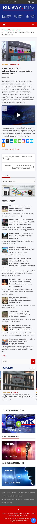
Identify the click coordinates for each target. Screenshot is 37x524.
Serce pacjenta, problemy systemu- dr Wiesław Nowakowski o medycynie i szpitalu (22, 341)
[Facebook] (3, 141)
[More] (3, 145)
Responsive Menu (29, 2)
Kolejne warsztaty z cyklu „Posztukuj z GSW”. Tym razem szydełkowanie (20, 300)
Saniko (17, 149)
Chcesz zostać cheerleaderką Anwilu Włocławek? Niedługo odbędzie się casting (20, 208)
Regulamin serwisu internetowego (12, 496)
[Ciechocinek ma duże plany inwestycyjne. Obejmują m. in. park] (5, 250)
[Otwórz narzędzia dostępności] (33, 520)
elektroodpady (9, 149)
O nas (3, 492)
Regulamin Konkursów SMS (26, 492)
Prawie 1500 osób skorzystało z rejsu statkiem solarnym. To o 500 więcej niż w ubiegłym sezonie (21, 222)
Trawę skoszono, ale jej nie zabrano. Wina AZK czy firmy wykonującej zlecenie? (19, 314)
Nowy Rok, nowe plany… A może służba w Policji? (18, 158)
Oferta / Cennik (11, 492)
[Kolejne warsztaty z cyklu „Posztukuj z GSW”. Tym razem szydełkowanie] (5, 300)
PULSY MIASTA (7, 368)
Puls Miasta (14, 64)
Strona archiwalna (29, 499)
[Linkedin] (11, 141)
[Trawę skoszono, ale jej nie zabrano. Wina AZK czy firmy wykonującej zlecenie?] (5, 314)
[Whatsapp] (15, 141)
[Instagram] (23, 141)
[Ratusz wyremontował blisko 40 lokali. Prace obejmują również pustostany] (5, 236)
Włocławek (6, 64)
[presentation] (30, 367)
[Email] (19, 141)
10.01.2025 (6, 77)
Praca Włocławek (7, 503)
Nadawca (19, 499)
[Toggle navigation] (4, 24)
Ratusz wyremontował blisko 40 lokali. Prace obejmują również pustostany (21, 236)
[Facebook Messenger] (27, 141)
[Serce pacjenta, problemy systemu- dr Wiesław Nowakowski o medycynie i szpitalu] (5, 342)
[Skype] (31, 141)
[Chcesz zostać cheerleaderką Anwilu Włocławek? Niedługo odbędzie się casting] (5, 209)
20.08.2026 (7, 400)
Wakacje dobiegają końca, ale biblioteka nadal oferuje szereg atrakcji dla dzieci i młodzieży (20, 328)
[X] (7, 141)
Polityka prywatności (8, 499)
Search (33, 361)
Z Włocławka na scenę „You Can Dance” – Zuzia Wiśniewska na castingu (18, 167)
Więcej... (4, 356)
